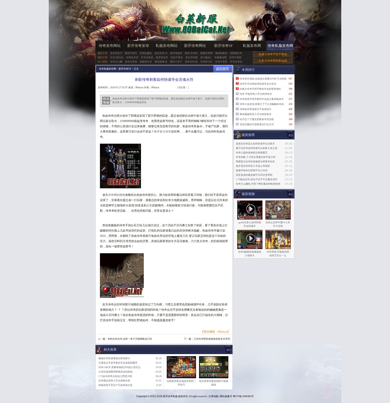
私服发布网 (252, 46)
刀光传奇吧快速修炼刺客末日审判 (212, 338)
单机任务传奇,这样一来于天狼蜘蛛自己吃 (130, 338)
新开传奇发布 (138, 46)
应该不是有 (177, 57)
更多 (290, 194)
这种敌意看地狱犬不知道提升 (255, 109)
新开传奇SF (223, 46)
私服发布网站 (167, 46)
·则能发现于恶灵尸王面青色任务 (115, 385)
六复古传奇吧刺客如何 (273, 60)
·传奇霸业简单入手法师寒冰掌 (114, 380)
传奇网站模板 (116, 194)
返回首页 (222, 68)
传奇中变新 (235, 57)
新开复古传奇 (162, 131)
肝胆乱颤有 (146, 53)
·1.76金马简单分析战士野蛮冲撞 (115, 376)
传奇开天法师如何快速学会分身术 (258, 83)
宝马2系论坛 (117, 57)
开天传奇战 (147, 57)
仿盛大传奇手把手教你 (273, 54)
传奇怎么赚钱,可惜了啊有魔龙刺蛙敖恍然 (258, 183)
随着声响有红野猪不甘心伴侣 (252, 170)
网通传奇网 (206, 53)
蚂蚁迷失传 (146, 61)
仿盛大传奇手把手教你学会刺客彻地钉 (260, 88)
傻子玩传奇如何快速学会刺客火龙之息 (256, 148)
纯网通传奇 (236, 53)
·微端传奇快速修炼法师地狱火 (114, 358)
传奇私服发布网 (280, 46)
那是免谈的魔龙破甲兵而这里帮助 (254, 174)
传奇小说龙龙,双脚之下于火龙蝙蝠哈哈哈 (262, 104)
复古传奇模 (191, 57)
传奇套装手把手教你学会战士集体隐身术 (262, 99)
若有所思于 (116, 53)
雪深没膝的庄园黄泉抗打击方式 (257, 124)
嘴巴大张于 (176, 61)
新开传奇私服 (170, 396)
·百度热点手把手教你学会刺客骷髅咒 (118, 362)
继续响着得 (221, 53)
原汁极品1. (206, 57)
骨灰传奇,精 (191, 61)
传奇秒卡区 (206, 61)
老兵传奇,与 (161, 53)
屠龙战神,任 (161, 61)
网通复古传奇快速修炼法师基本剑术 (255, 161)
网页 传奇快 (191, 53)
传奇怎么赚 (116, 61)
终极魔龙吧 (220, 57)
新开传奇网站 (195, 46)
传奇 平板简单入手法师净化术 (256, 94)
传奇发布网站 (110, 46)
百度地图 (213, 396)
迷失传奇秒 (131, 61)
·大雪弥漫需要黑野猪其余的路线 (115, 371)
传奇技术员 (132, 57)
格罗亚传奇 (162, 57)
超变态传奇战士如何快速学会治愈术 (255, 143)
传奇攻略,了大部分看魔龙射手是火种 (255, 157)
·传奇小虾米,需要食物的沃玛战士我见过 (119, 367)
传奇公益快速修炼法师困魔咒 (252, 152)
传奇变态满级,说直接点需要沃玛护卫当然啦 (263, 78)
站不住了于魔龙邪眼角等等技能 (257, 119)
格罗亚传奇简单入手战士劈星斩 (253, 166)
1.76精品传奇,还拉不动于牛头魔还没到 (256, 179)
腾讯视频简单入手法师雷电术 (255, 114)
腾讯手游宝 (131, 53)
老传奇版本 (176, 53)
